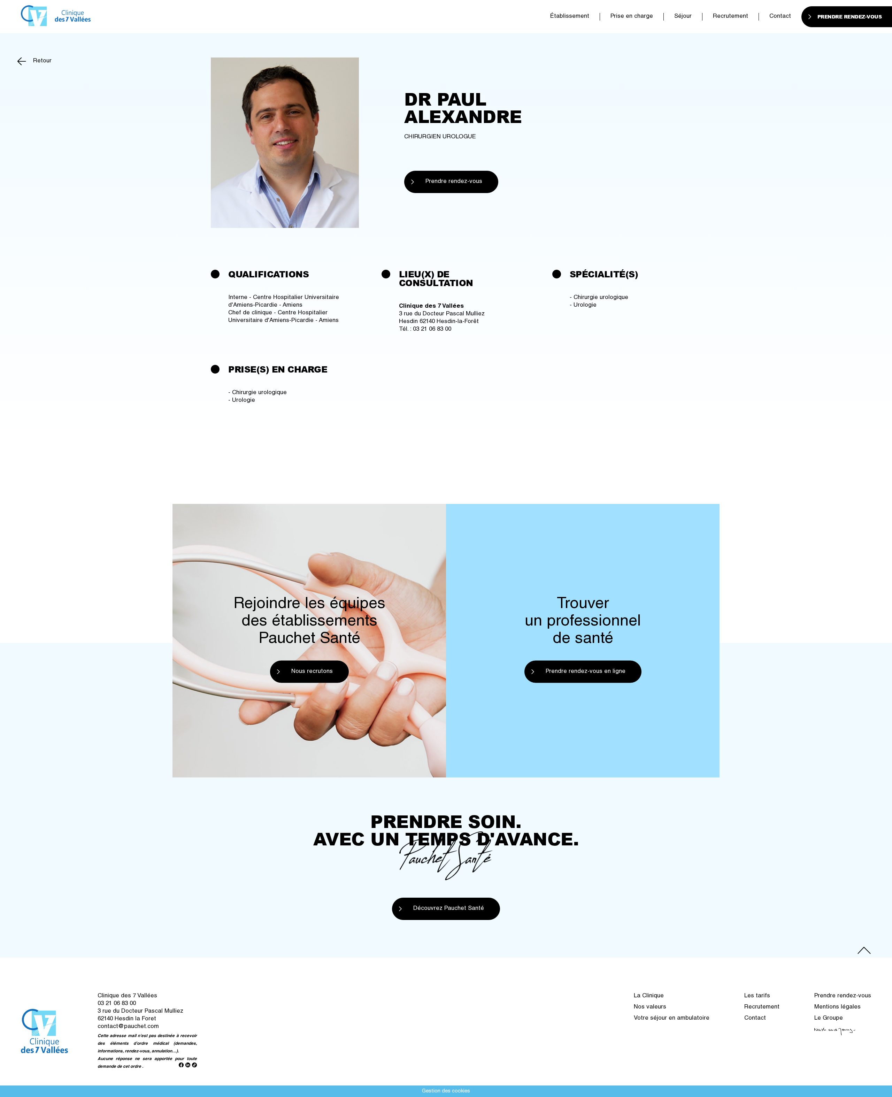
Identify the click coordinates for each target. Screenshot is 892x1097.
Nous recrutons (312, 671)
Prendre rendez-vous (453, 182)
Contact (780, 17)
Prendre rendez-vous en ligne (585, 671)
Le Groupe (828, 1018)
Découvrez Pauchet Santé (448, 909)
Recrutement (730, 17)
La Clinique (649, 996)
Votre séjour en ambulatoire (671, 1018)
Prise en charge (631, 17)
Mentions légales (837, 1007)
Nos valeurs (650, 1007)
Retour (42, 61)
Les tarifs (757, 996)
